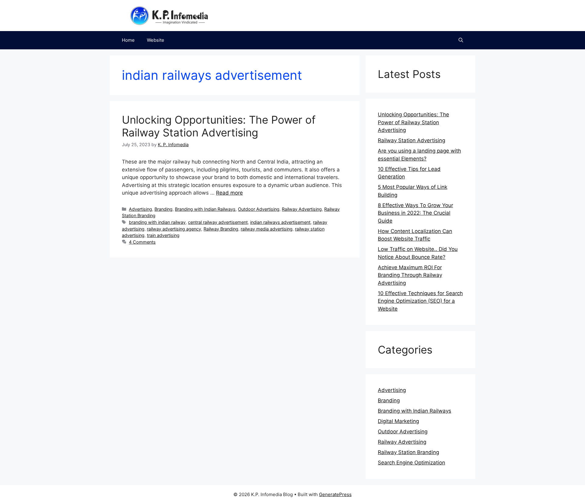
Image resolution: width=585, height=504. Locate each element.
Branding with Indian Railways (205, 209)
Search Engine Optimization (411, 463)
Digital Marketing (398, 421)
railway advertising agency (174, 228)
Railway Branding (221, 228)
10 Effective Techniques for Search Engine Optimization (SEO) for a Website (420, 301)
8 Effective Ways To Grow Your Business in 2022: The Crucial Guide (415, 213)
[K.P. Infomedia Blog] (169, 15)
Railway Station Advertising (411, 140)
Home (128, 40)
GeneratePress (335, 494)
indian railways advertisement (280, 222)
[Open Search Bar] (460, 40)
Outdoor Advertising (258, 209)
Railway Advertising (302, 209)
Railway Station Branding (408, 452)
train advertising (163, 235)
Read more (229, 193)
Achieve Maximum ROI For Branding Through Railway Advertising (410, 275)
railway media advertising (266, 228)
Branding (163, 209)
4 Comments (142, 242)
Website (155, 40)
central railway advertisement (218, 222)
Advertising (140, 209)
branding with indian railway (157, 222)
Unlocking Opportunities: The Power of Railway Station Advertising (219, 126)
